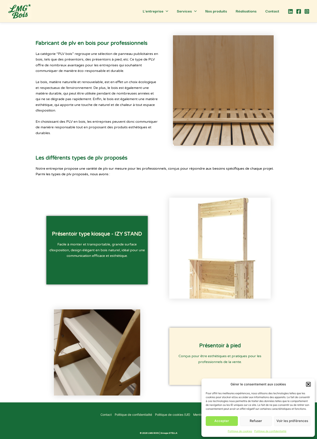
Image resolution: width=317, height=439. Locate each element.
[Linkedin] (290, 11)
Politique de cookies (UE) (172, 414)
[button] (308, 384)
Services (184, 11)
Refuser (256, 421)
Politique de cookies (240, 431)
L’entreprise (153, 11)
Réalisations (246, 11)
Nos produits (216, 11)
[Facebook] (298, 11)
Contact (272, 11)
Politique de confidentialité (270, 431)
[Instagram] (306, 11)
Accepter (221, 421)
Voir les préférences (292, 421)
